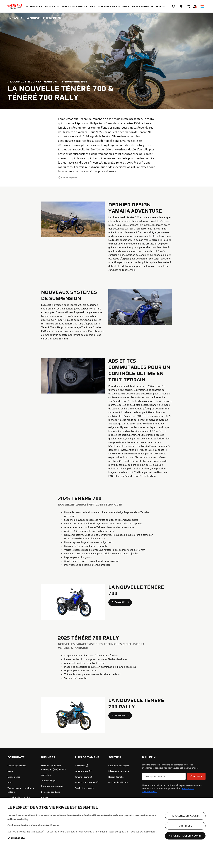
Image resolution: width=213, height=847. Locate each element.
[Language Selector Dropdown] (202, 6)
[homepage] (14, 6)
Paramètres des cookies (185, 815)
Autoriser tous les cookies (185, 835)
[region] (106, 822)
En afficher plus (16, 837)
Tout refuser (185, 825)
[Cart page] (189, 6)
